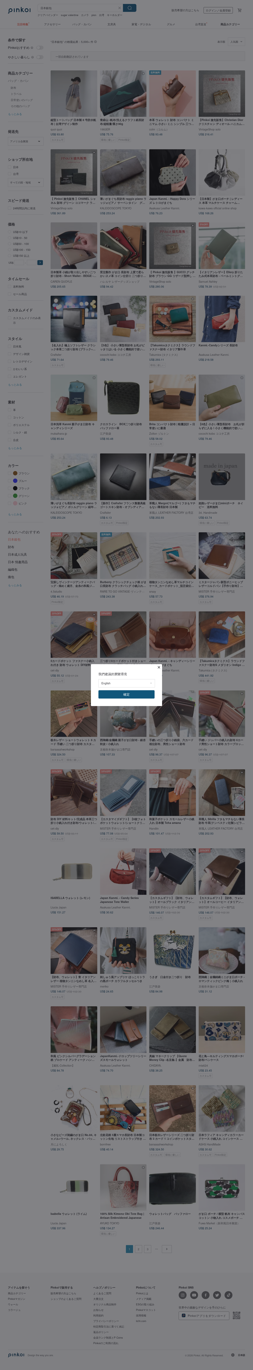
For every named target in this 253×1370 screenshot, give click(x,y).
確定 (126, 694)
